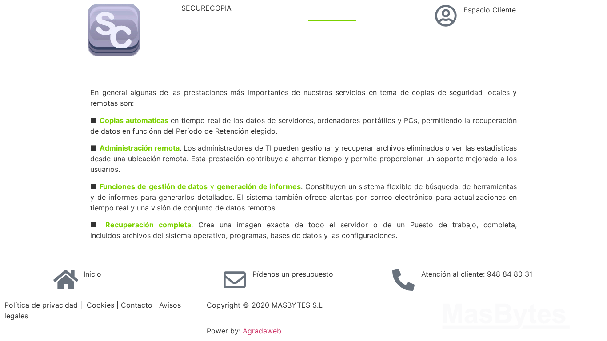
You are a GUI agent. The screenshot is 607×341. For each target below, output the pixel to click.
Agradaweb (262, 330)
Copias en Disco (344, 35)
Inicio (92, 274)
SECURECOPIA (206, 8)
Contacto (382, 55)
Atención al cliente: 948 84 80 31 (476, 274)
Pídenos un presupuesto (292, 274)
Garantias (333, 55)
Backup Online (388, 14)
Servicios (332, 14)
